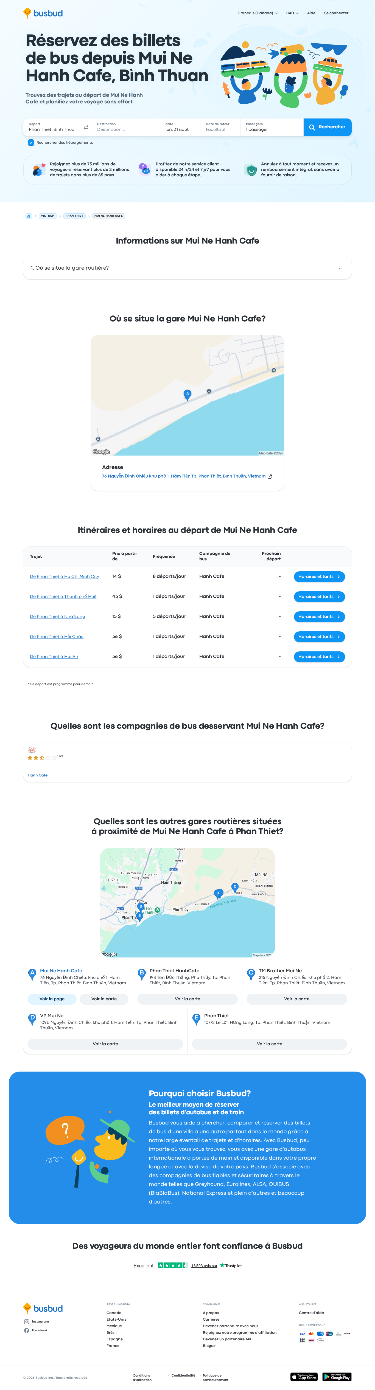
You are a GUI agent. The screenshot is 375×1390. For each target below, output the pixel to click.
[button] (86, 127)
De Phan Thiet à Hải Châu (56, 637)
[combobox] (52, 127)
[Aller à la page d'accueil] (43, 13)
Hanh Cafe (37, 775)
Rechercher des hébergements (65, 142)
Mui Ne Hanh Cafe (61, 971)
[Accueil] (29, 216)
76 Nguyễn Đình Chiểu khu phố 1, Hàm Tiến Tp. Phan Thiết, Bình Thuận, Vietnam (184, 476)
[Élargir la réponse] (339, 268)
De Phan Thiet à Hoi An (54, 657)
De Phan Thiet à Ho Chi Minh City (64, 577)
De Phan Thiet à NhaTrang (57, 617)
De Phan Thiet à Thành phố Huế (63, 597)
